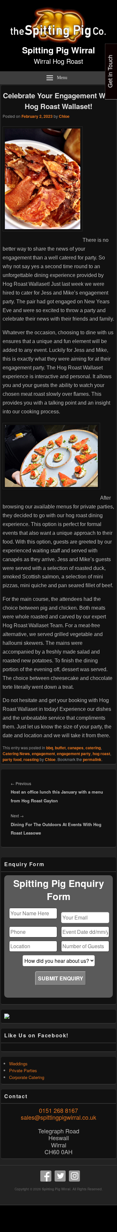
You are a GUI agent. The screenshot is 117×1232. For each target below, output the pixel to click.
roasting (31, 759)
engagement (43, 753)
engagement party (74, 753)
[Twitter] (60, 1176)
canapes (76, 748)
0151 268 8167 (58, 1110)
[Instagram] (74, 1176)
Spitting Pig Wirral (58, 50)
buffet (60, 748)
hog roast (101, 753)
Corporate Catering (26, 1077)
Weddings (18, 1063)
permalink (92, 759)
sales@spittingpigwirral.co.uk (58, 1117)
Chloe (64, 116)
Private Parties (23, 1070)
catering (93, 748)
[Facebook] (45, 1176)
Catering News (16, 753)
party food (12, 759)
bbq (49, 748)
